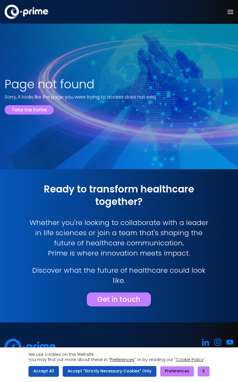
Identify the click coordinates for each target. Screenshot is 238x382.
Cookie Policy (189, 360)
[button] (230, 12)
